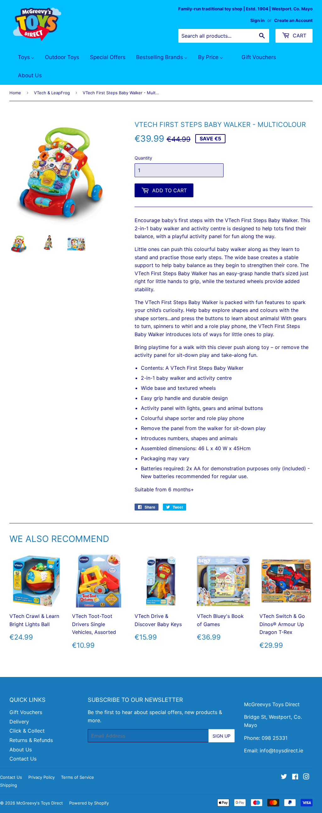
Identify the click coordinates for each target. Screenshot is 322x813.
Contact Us (22, 759)
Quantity (143, 158)
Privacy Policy (41, 777)
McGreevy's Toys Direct (39, 802)
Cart (298, 35)
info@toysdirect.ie (281, 750)
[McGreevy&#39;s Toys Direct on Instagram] (306, 777)
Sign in (257, 20)
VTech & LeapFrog (52, 92)
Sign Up (221, 736)
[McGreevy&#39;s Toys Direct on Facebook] (295, 777)
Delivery (19, 721)
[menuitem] (22, 57)
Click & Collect (27, 731)
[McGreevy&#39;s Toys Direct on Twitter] (284, 777)
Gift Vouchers (25, 712)
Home (15, 92)
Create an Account (293, 20)
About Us (20, 749)
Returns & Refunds (31, 740)
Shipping (8, 785)
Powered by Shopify (89, 802)
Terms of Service (77, 777)
